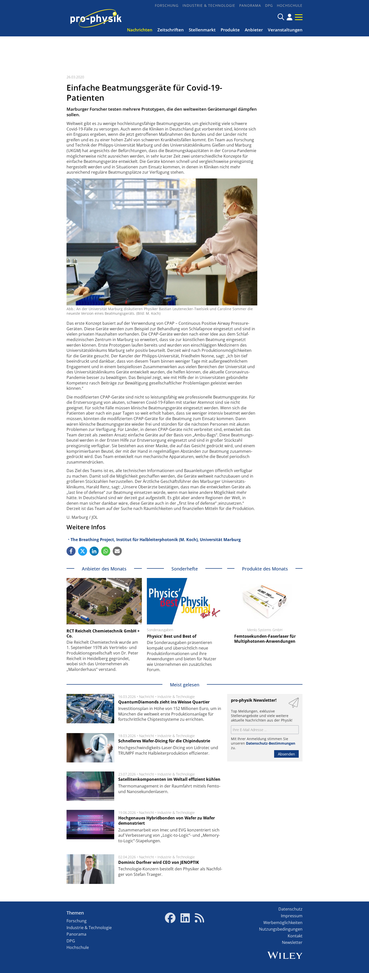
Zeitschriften (170, 30)
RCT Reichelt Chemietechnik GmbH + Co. (103, 633)
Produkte (230, 30)
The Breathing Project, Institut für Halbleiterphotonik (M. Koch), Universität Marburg (156, 539)
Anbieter (254, 30)
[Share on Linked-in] (94, 551)
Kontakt (295, 936)
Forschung (166, 5)
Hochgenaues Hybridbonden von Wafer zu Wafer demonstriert (166, 820)
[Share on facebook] (71, 551)
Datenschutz (290, 909)
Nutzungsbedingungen (280, 929)
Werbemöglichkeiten (282, 922)
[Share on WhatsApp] (105, 551)
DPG (269, 5)
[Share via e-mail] (117, 551)
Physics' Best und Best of (171, 636)
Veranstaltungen (285, 30)
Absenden (286, 753)
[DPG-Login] (289, 17)
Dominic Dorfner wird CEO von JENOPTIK (158, 862)
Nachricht (146, 696)
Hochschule (289, 5)
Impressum (291, 916)
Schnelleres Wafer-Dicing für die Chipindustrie (164, 741)
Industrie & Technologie (208, 5)
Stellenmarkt (202, 30)
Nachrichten (139, 30)
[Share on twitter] (82, 551)
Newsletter (292, 942)
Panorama (250, 5)
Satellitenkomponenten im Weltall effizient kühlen (169, 779)
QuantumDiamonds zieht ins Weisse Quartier (164, 702)
